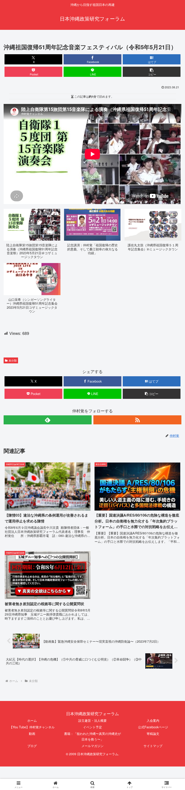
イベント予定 (92, 727)
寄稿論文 (153, 733)
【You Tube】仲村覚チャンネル (32, 727)
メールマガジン (92, 745)
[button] (151, 72)
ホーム (32, 720)
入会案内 (153, 720)
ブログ (32, 745)
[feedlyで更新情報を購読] (48, 419)
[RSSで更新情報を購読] (137, 419)
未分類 (13, 360)
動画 (32, 733)
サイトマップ (152, 745)
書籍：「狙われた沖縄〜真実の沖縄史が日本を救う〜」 (92, 736)
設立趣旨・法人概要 (92, 720)
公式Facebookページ (153, 727)
